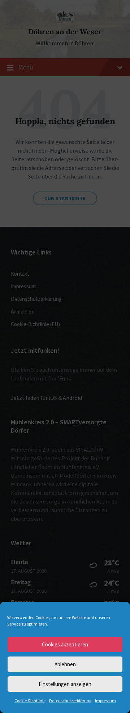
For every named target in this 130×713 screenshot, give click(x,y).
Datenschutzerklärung (70, 700)
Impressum (105, 700)
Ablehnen (65, 664)
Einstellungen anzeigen (65, 684)
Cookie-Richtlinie (30, 700)
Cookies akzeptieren (65, 644)
